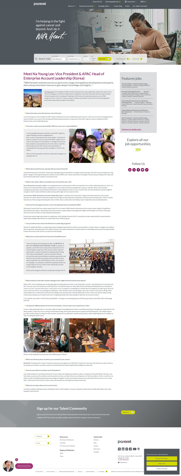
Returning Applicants (112, 1)
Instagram (134, 169)
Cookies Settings (90, 471)
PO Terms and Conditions (67, 446)
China (61, 456)
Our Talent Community (140, 6)
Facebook (138, 169)
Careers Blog (118, 6)
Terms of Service (51, 471)
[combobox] (74, 59)
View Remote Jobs (121, 59)
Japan (61, 453)
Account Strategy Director (131, 91)
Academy (96, 452)
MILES (93, 58)
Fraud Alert (101, 471)
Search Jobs (102, 59)
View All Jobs (136, 59)
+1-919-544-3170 (123, 460)
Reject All (162, 463)
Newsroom (97, 449)
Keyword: (55, 56)
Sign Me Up (126, 412)
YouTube (142, 169)
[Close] (177, 452)
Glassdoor (146, 169)
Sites (95, 443)
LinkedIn (130, 169)
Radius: (85, 56)
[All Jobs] (138, 153)
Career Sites (131, 1)
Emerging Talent (103, 6)
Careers (96, 446)
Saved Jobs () (97, 1)
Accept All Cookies (162, 458)
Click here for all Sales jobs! (131, 129)
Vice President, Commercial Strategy (134, 84)
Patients (96, 440)
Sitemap (80, 471)
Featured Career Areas (86, 6)
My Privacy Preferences (67, 440)
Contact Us (39, 436)
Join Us (38, 443)
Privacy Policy (39, 471)
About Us (71, 6)
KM (93, 60)
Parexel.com (123, 462)
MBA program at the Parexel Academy (48, 305)
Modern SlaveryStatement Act (66, 471)
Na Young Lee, (49, 92)
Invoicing (62, 443)
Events (127, 6)
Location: (71, 56)
